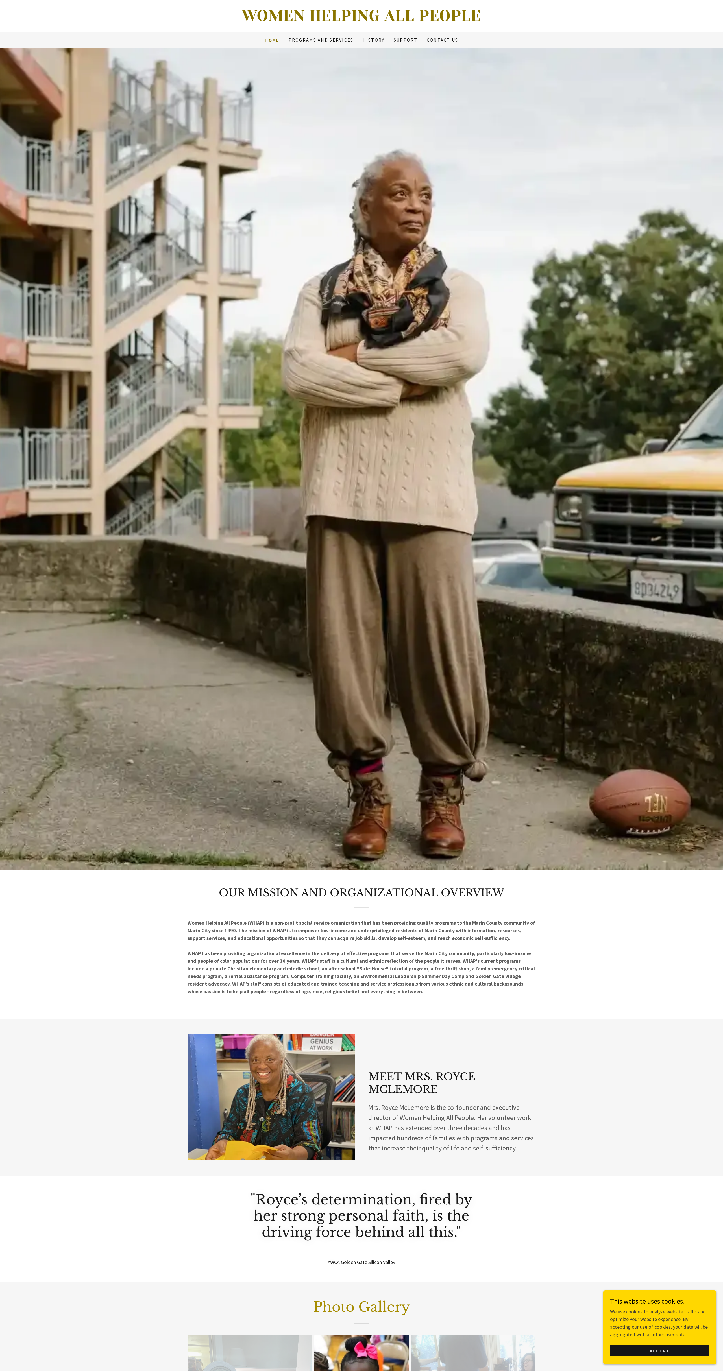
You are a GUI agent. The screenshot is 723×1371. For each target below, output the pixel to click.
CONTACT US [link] (442, 40)
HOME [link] (272, 40)
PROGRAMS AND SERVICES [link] (321, 40)
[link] (361, 19)
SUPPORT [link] (406, 40)
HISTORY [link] (374, 40)
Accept (660, 1350)
